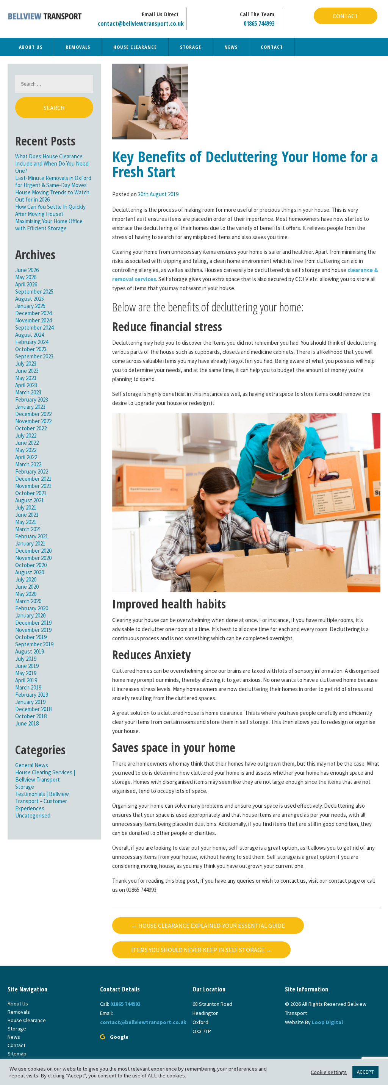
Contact (345, 16)
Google (119, 1036)
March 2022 (28, 464)
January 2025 (30, 306)
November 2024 (33, 320)
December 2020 (33, 550)
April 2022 (26, 457)
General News (31, 765)
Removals (78, 47)
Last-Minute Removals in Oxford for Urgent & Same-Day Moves (53, 181)
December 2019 (33, 622)
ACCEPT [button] (365, 1072)
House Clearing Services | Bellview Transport (45, 776)
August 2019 (29, 651)
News (231, 47)
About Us (30, 47)
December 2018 (33, 709)
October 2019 (31, 637)
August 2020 (29, 572)
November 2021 (33, 485)
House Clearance (135, 47)
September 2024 (34, 327)
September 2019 (34, 644)
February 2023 (31, 399)
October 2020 (31, 565)
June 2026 (27, 270)
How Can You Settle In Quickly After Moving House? (50, 210)
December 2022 (33, 413)
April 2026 (26, 284)
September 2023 (34, 356)
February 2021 (31, 536)
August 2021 (29, 500)
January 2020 (30, 615)
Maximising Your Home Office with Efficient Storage (49, 224)
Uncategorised (32, 815)
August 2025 (29, 298)
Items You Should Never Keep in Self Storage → (201, 950)
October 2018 (31, 716)
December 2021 (33, 478)
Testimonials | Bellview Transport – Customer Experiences (42, 801)
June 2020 (27, 586)
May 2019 (25, 673)
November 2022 (33, 421)
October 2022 (31, 428)
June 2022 (27, 442)
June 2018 (27, 723)
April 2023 (26, 385)
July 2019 (25, 658)
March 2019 (28, 687)
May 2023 (25, 377)
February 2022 (31, 471)
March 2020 (28, 601)
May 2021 (25, 521)
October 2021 (31, 493)
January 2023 (30, 406)
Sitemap (17, 1053)
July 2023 (25, 363)
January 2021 (30, 543)
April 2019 (26, 680)
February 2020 (31, 608)
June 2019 (27, 665)
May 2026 (25, 277)
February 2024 (31, 342)
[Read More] (150, 101)
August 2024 (29, 334)
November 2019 (33, 629)
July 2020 (25, 579)
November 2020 (33, 557)
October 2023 (31, 349)
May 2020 (25, 593)
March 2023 (28, 392)
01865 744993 (259, 23)
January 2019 (30, 701)
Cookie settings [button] (329, 1072)
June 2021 (27, 514)
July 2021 (25, 507)
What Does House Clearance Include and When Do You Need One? (52, 163)
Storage (190, 47)
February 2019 (31, 694)
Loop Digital (327, 1022)
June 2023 (27, 370)
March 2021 (28, 529)
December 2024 (33, 313)
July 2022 (25, 435)
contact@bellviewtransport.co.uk (141, 23)
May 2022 (25, 449)
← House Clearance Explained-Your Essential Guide (208, 925)
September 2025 (34, 291)
